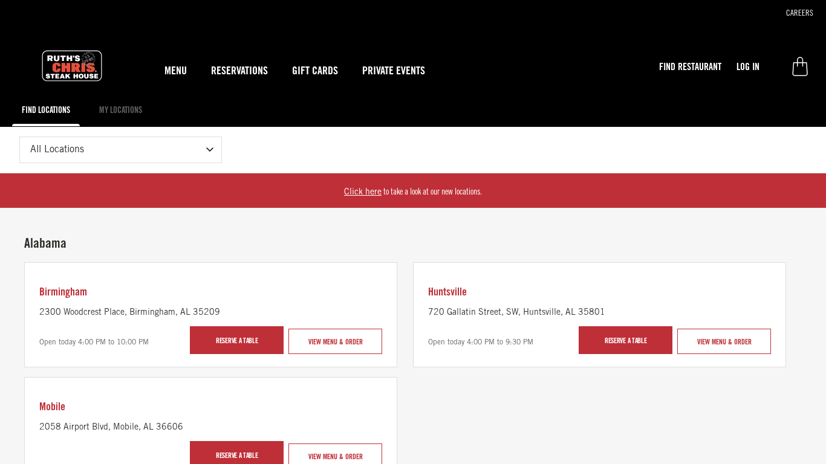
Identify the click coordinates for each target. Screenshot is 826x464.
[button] (690, 67)
